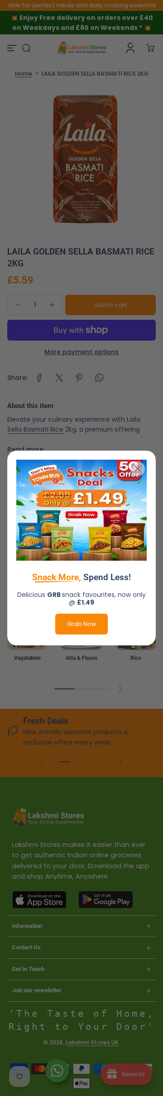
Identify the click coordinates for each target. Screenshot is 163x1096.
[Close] (137, 468)
